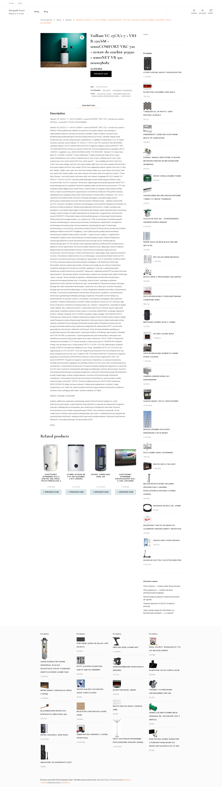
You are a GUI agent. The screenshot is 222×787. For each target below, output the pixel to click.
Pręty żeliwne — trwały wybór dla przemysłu (161, 586)
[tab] (88, 105)
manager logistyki (121, 94)
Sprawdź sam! (101, 74)
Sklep (11, 3)
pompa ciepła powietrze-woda (105, 96)
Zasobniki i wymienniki (122, 90)
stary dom (126, 96)
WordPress (65, 782)
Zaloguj (202, 13)
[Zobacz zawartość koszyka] (210, 11)
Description (88, 105)
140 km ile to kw (104, 94)
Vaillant (107, 90)
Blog (20, 3)
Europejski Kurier (17, 10)
